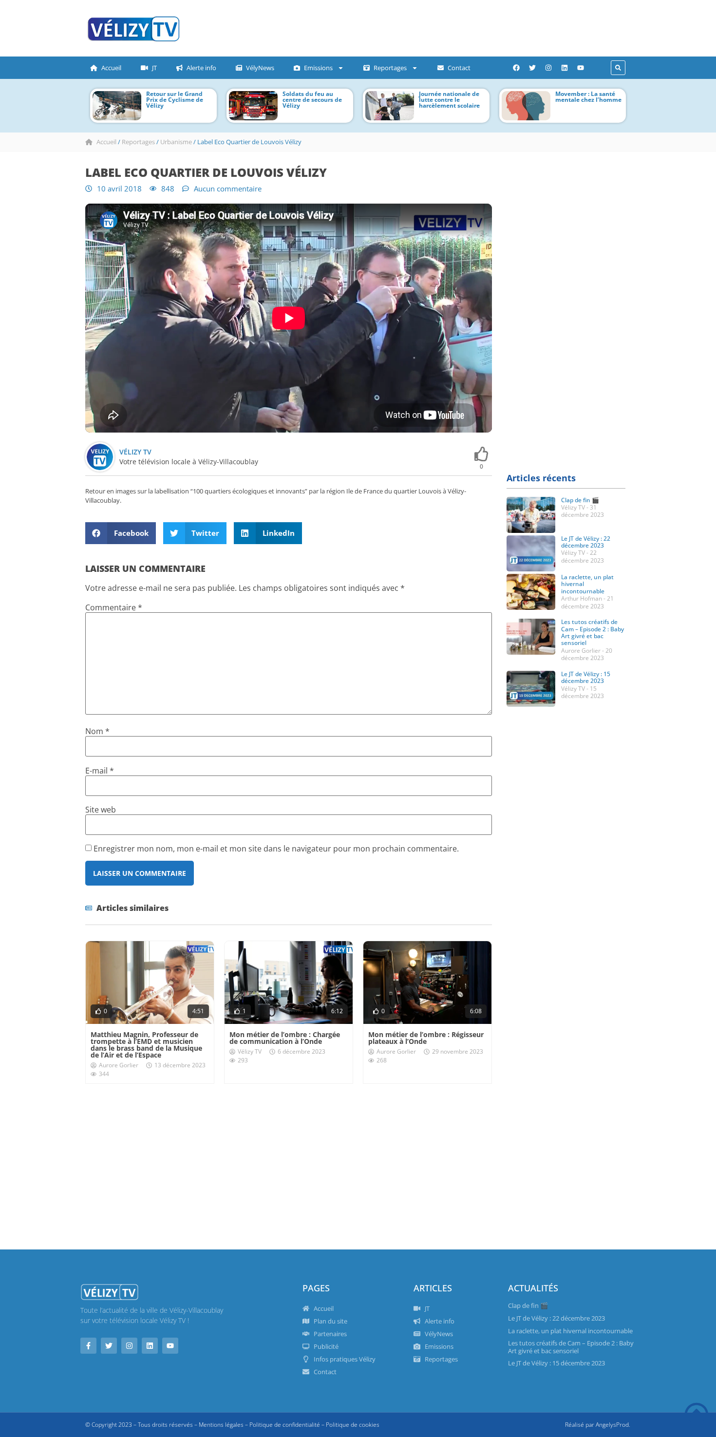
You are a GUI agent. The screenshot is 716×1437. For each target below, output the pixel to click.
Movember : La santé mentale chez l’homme (588, 97)
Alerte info (201, 67)
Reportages (390, 67)
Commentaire (113, 607)
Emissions (318, 67)
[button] (618, 67)
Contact (459, 67)
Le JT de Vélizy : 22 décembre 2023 (585, 541)
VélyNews (260, 67)
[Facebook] (516, 68)
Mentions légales (221, 1424)
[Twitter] (532, 68)
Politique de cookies (352, 1424)
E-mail (99, 771)
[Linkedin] (564, 68)
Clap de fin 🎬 (580, 500)
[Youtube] (580, 68)
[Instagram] (548, 68)
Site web (100, 809)
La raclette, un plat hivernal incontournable (570, 1330)
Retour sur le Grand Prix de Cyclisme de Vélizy (174, 100)
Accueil (111, 67)
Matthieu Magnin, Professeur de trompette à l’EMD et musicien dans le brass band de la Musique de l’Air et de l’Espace (146, 1044)
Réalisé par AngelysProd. (597, 1424)
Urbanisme (176, 141)
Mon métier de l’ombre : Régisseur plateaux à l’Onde (426, 1038)
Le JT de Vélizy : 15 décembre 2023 (585, 677)
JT (154, 67)
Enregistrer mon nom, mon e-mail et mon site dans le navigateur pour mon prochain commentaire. (276, 848)
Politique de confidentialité (284, 1424)
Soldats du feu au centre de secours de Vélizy (312, 100)
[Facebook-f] (88, 1346)
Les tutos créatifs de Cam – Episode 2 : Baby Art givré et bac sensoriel (592, 632)
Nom (97, 731)
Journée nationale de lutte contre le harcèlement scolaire (449, 100)
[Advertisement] (384, 27)
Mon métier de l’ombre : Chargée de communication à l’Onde (284, 1038)
